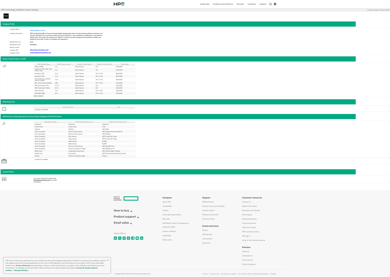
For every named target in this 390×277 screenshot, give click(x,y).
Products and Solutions (223, 4)
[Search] (270, 4)
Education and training (251, 210)
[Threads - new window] (128, 238)
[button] (108, 260)
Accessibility (167, 206)
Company (252, 4)
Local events (207, 239)
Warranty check (208, 219)
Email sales (121, 222)
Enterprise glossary (249, 219)
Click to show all (38, 96)
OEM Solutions (208, 202)
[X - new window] (119, 238)
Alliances (245, 251)
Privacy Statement (23, 265)
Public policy (167, 240)
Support (263, 4)
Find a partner (247, 260)
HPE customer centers (250, 232)
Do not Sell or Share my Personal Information (253, 274)
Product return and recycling (213, 206)
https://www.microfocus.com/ (39, 50)
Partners (246, 247)
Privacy (205, 274)
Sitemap (273, 274)
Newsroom (206, 243)
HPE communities (249, 227)
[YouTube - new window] (137, 238)
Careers (165, 210)
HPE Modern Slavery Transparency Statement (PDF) (175, 225)
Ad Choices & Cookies (228, 274)
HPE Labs (166, 219)
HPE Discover (207, 234)
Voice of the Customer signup (253, 240)
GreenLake (204, 4)
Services (240, 4)
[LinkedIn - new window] (115, 238)
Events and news (210, 226)
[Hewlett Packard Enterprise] (119, 4)
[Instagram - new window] (124, 238)
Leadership (166, 236)
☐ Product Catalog (383, 10)
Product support (125, 216)
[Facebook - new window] (132, 238)
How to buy (121, 210)
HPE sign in (246, 236)
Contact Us (246, 202)
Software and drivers (210, 215)
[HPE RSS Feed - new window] (141, 238)
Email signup (247, 215)
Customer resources (252, 197)
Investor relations (169, 231)
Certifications (247, 256)
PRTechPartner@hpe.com (42, 180)
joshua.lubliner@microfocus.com (40, 52)
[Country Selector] (275, 4)
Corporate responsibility (171, 215)
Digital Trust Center (249, 206)
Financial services (249, 223)
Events (204, 230)
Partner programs (249, 264)
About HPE (166, 202)
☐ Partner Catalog (372, 10)
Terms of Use (214, 274)
